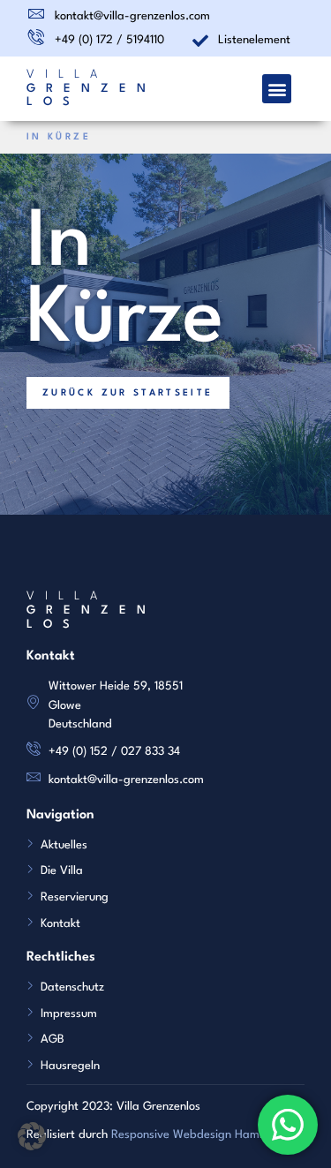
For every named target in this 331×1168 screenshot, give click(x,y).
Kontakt (50, 656)
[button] (276, 88)
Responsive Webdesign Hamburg (197, 1135)
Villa (67, 74)
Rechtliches (60, 957)
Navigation (60, 815)
